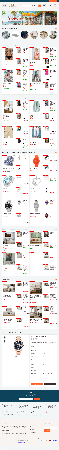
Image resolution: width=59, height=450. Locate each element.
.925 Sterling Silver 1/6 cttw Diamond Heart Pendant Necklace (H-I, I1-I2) (36, 189)
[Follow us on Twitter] (20, 440)
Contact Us (32, 429)
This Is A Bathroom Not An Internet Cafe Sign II (53, 254)
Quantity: (32, 380)
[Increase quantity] (40, 381)
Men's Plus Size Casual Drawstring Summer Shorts (8, 115)
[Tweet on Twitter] (35, 339)
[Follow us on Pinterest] (23, 440)
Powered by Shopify (4, 442)
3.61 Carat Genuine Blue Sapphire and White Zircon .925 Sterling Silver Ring (53, 167)
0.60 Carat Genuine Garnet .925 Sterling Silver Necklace (26, 166)
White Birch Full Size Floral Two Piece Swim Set (35, 62)
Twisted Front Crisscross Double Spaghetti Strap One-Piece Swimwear (25, 72)
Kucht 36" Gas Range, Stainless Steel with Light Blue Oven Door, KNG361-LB (25, 320)
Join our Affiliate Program (34, 433)
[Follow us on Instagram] (22, 440)
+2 (55, 118)
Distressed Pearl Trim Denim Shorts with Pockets (25, 60)
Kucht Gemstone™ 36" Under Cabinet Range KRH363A (7, 296)
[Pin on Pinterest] (33, 339)
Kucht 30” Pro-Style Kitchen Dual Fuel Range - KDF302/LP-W (8, 320)
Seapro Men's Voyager (52, 201)
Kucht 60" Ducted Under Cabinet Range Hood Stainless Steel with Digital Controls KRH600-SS (26, 309)
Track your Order (33, 432)
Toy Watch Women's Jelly (34, 168)
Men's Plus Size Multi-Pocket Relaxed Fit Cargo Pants (25, 103)
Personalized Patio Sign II (25, 243)
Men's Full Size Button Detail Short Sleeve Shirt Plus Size (25, 116)
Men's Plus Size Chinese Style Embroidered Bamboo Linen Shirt (25, 140)
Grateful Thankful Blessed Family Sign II (25, 233)
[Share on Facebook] (31, 339)
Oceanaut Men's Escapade (38, 336)
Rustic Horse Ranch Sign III (52, 233)
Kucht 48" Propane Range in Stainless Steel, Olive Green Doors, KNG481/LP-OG (25, 284)
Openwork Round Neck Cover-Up (25, 49)
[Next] (57, 35)
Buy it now (49, 384)
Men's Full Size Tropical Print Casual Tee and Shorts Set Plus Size (52, 103)
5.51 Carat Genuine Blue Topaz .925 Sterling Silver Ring (8, 189)
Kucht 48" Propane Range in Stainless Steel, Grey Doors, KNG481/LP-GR (25, 296)
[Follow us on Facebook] (18, 440)
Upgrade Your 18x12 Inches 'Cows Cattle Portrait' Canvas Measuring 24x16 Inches (25, 268)
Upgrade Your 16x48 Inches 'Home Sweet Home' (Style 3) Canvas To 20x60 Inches (53, 267)
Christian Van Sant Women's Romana (25, 156)
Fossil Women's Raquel (52, 189)
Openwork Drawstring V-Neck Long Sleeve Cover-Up (53, 50)
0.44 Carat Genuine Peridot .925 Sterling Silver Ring (25, 189)
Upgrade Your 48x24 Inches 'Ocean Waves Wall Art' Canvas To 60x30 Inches (36, 254)
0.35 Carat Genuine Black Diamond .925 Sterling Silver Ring (53, 157)
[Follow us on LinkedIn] (25, 440)
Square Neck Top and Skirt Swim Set (53, 71)
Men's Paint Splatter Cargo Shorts (53, 139)
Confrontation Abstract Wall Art (35, 245)
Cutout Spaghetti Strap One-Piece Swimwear (25, 84)
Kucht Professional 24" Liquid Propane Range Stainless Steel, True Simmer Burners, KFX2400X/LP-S (53, 309)
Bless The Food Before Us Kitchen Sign (25, 254)
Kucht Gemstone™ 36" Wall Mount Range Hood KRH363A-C (53, 320)
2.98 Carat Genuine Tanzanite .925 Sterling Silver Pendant (8, 169)
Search (31, 423)
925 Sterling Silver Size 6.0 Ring (53, 176)
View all (56, 28)
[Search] (39, 6)
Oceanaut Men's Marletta (7, 213)
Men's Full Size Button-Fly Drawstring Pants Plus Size (34, 140)
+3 (27, 131)
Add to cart (37, 384)
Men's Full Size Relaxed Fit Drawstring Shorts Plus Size (53, 116)
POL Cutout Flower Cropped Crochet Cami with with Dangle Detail (53, 85)
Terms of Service (33, 425)
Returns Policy (32, 426)
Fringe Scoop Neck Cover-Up (7, 83)
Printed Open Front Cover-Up (53, 60)
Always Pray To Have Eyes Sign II (53, 243)
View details (55, 332)
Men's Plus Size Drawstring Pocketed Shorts (36, 115)
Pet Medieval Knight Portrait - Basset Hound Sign (9, 267)
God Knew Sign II (5, 245)
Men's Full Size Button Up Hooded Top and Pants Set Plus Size (53, 128)
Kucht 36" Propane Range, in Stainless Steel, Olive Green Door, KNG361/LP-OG (35, 296)
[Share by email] (36, 339)
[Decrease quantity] (35, 381)
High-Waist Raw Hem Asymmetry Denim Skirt (35, 84)
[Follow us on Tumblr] (27, 440)
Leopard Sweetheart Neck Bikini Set (8, 61)
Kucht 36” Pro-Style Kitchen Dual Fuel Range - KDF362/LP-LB (53, 284)
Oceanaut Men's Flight (25, 201)
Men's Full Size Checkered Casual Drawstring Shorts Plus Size (8, 140)
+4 (55, 131)
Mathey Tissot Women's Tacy (35, 213)
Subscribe (36, 398)
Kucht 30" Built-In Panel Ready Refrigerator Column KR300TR (53, 296)
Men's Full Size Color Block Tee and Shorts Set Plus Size (25, 128)
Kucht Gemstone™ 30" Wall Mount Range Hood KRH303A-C (36, 320)
